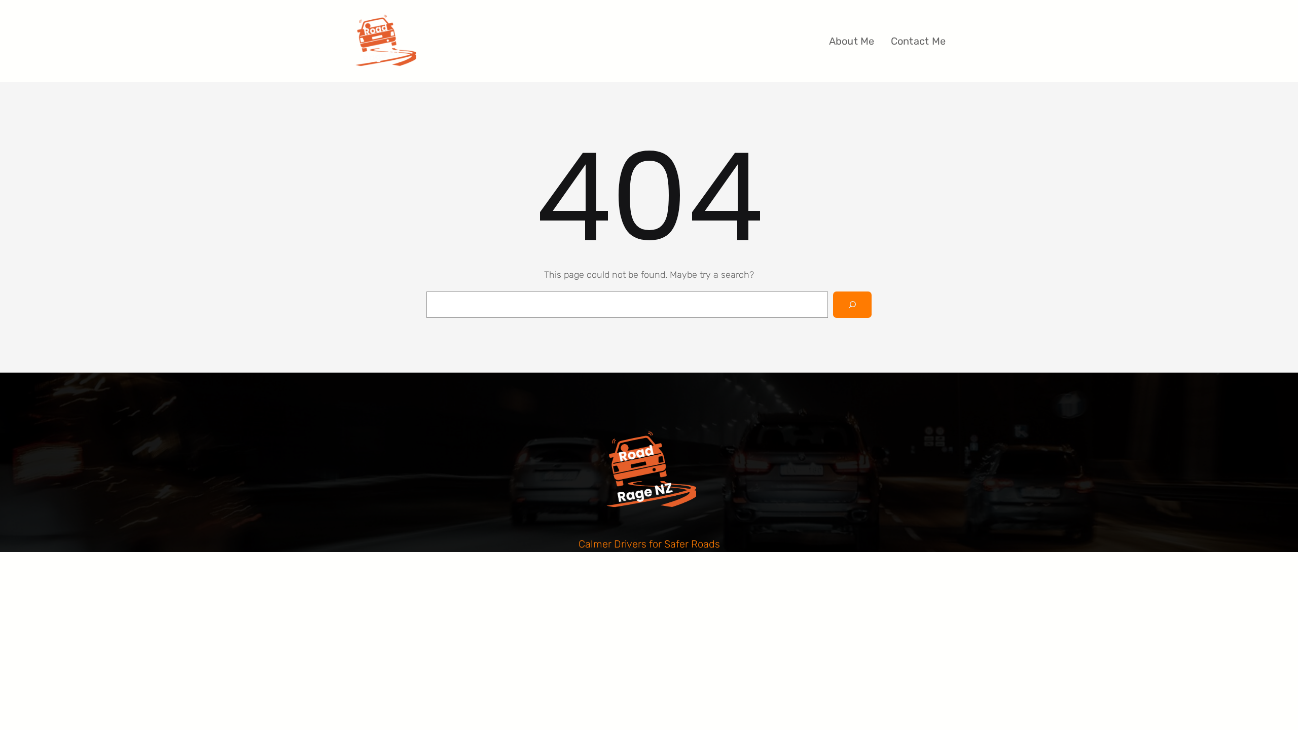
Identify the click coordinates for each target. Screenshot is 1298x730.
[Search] (852, 304)
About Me (852, 41)
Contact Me (918, 41)
